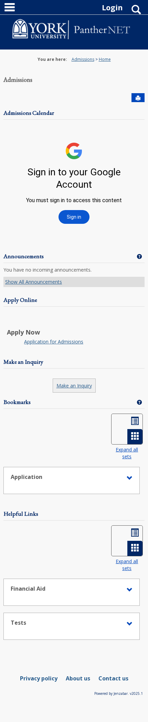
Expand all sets (127, 453)
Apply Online (20, 300)
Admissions (83, 59)
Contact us (113, 678)
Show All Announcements (33, 281)
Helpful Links (20, 513)
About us (78, 678)
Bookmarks (17, 402)
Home (105, 59)
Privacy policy (38, 678)
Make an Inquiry (23, 361)
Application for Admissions (53, 341)
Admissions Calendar (28, 113)
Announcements (23, 256)
